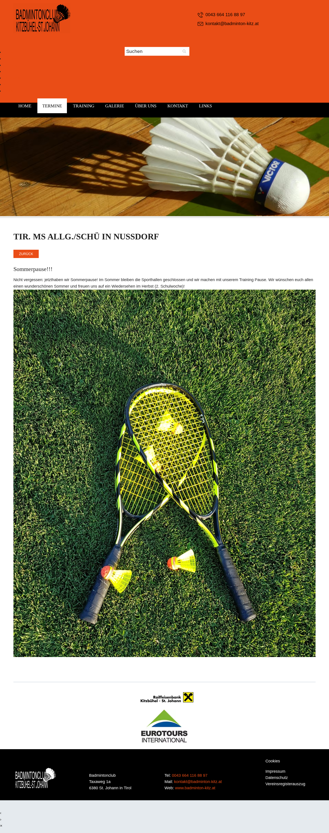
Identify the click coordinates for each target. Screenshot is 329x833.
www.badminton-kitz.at (195, 788)
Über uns (11, 78)
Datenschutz (276, 777)
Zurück (26, 254)
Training (10, 65)
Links (8, 91)
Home (8, 52)
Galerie (9, 71)
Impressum (275, 771)
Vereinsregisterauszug (285, 784)
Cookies (272, 761)
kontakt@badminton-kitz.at (232, 23)
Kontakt (10, 84)
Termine (10, 58)
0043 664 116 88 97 (225, 14)
